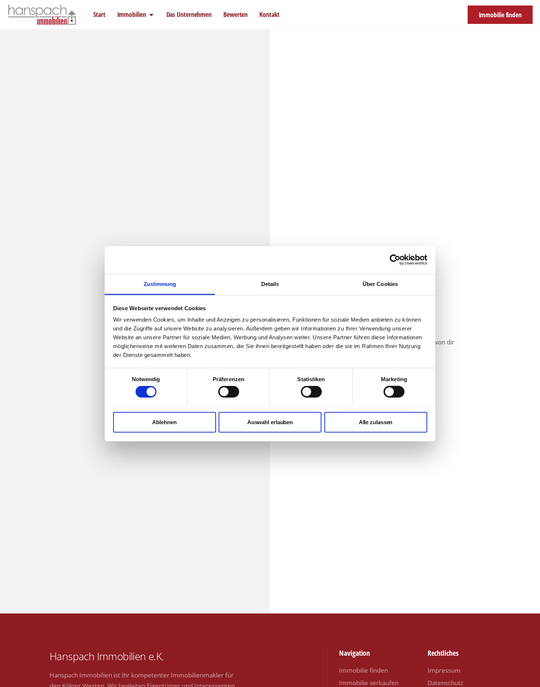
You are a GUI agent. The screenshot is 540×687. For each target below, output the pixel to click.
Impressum (444, 670)
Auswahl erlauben (270, 422)
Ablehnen (164, 422)
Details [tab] (270, 283)
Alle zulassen (376, 422)
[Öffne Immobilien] (151, 14)
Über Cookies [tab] (380, 283)
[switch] (228, 391)
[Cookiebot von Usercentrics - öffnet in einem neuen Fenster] (395, 259)
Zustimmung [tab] (160, 283)
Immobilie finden (363, 670)
